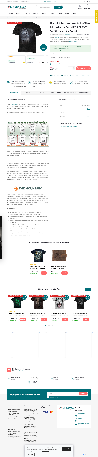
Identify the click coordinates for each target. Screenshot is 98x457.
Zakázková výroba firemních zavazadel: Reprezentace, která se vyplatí (14, 438)
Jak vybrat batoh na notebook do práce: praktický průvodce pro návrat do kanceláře (30, 411)
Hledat (58, 7)
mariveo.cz (80, 418)
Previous (86, 289)
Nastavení (30, 454)
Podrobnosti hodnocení (69, 34)
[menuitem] (10, 13)
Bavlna (88, 113)
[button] (24, 345)
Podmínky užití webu (13, 416)
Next (89, 289)
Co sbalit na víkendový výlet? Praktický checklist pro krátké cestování (30, 437)
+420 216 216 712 (82, 416)
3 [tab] (48, 325)
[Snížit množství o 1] (74, 69)
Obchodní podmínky (24, 1)
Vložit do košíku (84, 68)
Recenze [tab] (28, 92)
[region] (27, 59)
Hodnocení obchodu (12, 425)
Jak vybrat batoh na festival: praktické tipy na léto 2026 (30, 441)
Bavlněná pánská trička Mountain (69, 126)
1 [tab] (45, 325)
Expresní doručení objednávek (12, 434)
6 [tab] (52, 325)
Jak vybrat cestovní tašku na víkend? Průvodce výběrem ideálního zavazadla (30, 428)
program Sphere (11, 429)
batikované (57, 37)
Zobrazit (43, 273)
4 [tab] (49, 325)
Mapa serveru (11, 423)
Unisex (88, 117)
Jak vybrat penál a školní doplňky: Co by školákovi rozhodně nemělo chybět (29, 418)
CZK (87, 1)
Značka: (86, 75)
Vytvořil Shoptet (88, 454)
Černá (88, 109)
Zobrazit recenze (22, 371)
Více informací (45, 451)
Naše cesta (10, 427)
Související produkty (69, 92)
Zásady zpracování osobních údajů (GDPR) (14, 414)
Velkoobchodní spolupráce (14, 431)
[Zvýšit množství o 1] (74, 67)
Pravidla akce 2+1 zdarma (14, 418)
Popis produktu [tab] (14, 92)
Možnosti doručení (56, 64)
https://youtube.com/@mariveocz (83, 424)
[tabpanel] (38, 262)
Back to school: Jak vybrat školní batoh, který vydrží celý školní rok (31, 432)
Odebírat (83, 393)
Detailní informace (73, 41)
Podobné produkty (83, 92)
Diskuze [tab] (42, 92)
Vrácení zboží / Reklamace (12, 1)
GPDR (56, 397)
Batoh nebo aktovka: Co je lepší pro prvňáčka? (31, 414)
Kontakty (10, 421)
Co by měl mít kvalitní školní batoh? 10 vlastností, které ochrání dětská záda (30, 423)
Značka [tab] (56, 92)
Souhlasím (67, 449)
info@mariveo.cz (81, 413)
